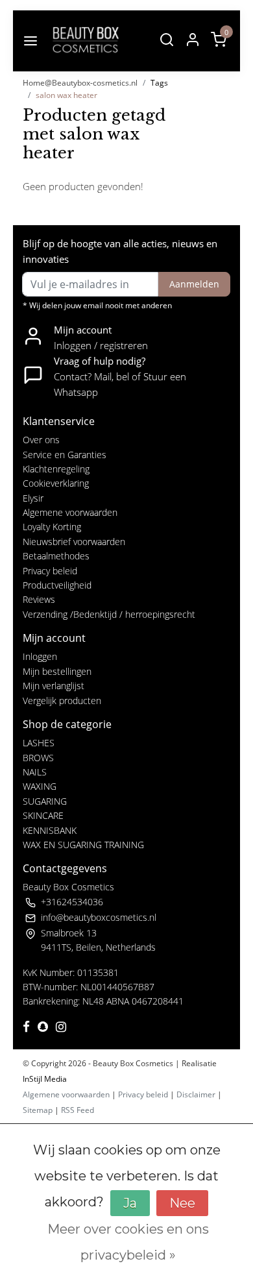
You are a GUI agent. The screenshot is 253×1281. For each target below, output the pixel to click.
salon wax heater (66, 95)
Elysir (33, 498)
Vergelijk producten (62, 700)
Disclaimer (195, 1094)
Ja (130, 1203)
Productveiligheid (57, 585)
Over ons (41, 439)
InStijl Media (45, 1078)
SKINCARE (43, 815)
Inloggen (40, 656)
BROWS (38, 757)
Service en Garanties (64, 454)
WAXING (39, 786)
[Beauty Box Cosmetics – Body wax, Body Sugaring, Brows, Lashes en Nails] (84, 41)
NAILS (35, 772)
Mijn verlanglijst (53, 685)
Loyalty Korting (52, 526)
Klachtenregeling (56, 469)
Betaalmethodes (56, 556)
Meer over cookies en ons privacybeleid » (128, 1242)
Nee (182, 1203)
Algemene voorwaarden (70, 512)
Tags (159, 82)
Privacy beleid (50, 571)
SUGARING (45, 801)
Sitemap (38, 1110)
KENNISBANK (50, 830)
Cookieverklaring (56, 483)
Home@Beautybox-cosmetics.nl (80, 82)
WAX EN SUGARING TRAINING (83, 844)
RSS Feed (77, 1110)
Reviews (39, 599)
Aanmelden (194, 284)
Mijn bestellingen (57, 671)
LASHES (38, 743)
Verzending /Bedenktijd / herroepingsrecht (109, 614)
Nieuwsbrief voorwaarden (74, 541)
